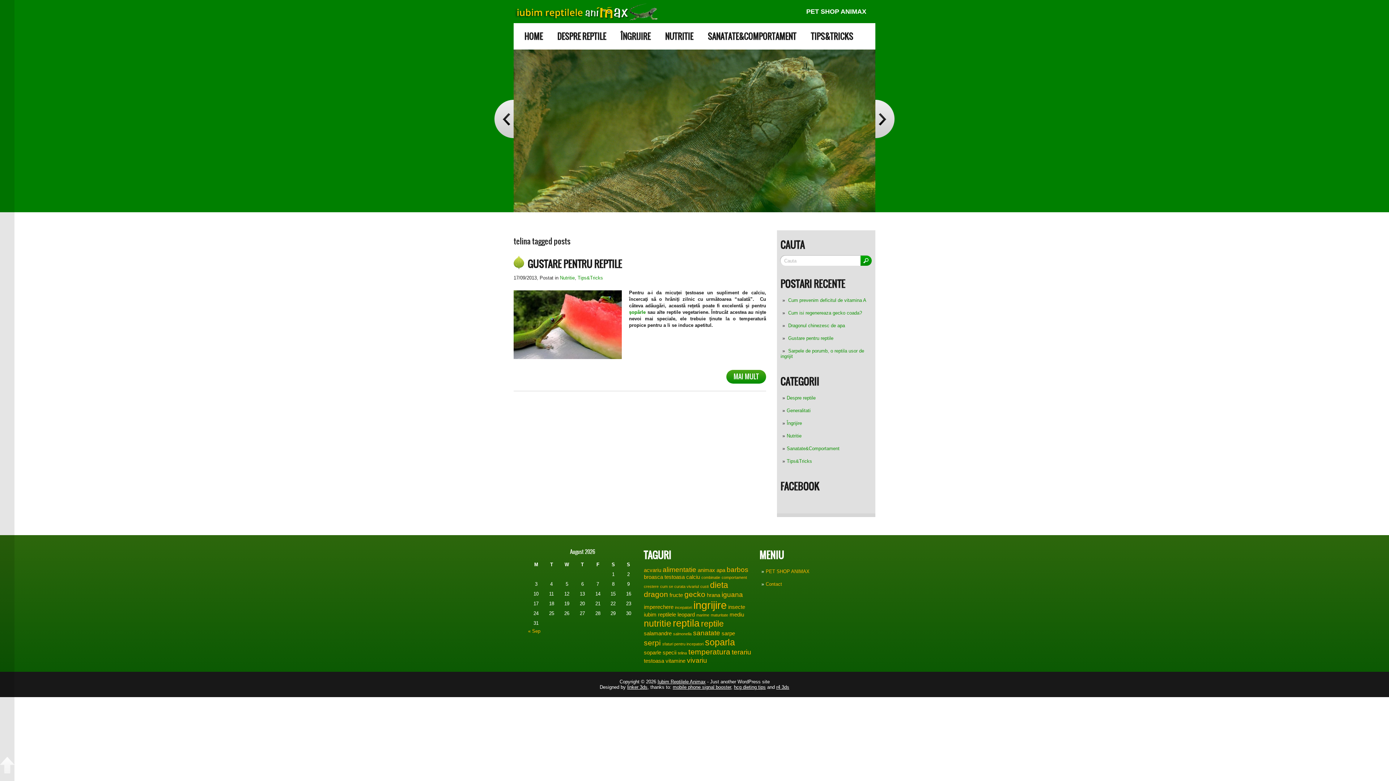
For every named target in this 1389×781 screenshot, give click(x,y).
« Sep (534, 631)
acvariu (652, 570)
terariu (741, 652)
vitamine (675, 661)
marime (702, 615)
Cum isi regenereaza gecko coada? (825, 313)
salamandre (658, 633)
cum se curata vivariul (679, 586)
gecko (694, 594)
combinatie (710, 577)
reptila (686, 623)
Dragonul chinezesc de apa (816, 325)
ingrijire (710, 605)
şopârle (637, 312)
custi (704, 586)
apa (721, 570)
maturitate (719, 615)
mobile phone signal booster (702, 687)
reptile (712, 623)
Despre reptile (581, 36)
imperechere (659, 607)
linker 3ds (637, 687)
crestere (651, 586)
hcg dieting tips (750, 687)
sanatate (706, 633)
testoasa (654, 661)
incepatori (683, 607)
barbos (737, 569)
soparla (720, 642)
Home (533, 36)
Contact (774, 584)
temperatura (709, 652)
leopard (686, 614)
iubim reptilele (660, 614)
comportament (734, 577)
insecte (736, 607)
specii (669, 652)
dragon (656, 594)
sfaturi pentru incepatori (683, 644)
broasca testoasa (664, 577)
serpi (652, 643)
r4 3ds (782, 687)
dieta (719, 585)
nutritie (657, 623)
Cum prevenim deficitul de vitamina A (827, 300)
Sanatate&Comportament (752, 36)
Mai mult (746, 376)
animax (706, 570)
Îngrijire (636, 36)
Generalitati (799, 410)
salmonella (682, 634)
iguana (732, 594)
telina (682, 653)
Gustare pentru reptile (810, 338)
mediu (737, 614)
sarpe (728, 633)
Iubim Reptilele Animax (682, 681)
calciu (693, 577)
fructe (676, 595)
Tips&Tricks (832, 36)
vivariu (697, 660)
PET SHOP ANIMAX (836, 11)
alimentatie (679, 569)
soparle (652, 652)
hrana (713, 595)
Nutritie (679, 36)
